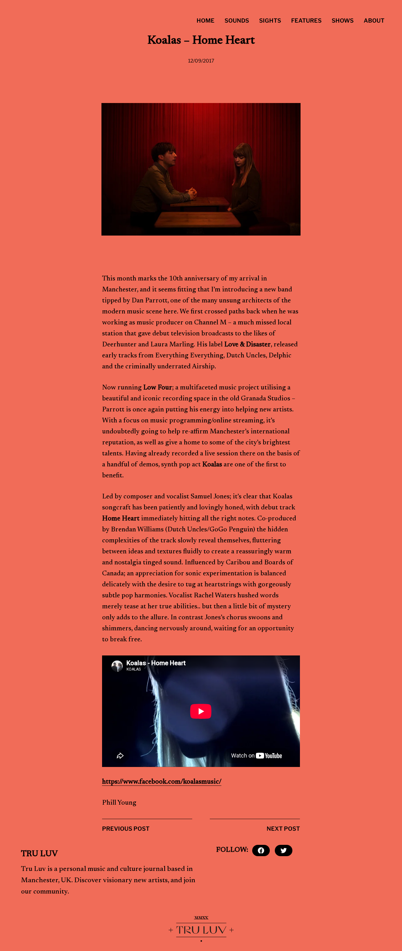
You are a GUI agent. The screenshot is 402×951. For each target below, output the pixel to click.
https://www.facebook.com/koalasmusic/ (161, 782)
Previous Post (125, 828)
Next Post (283, 828)
